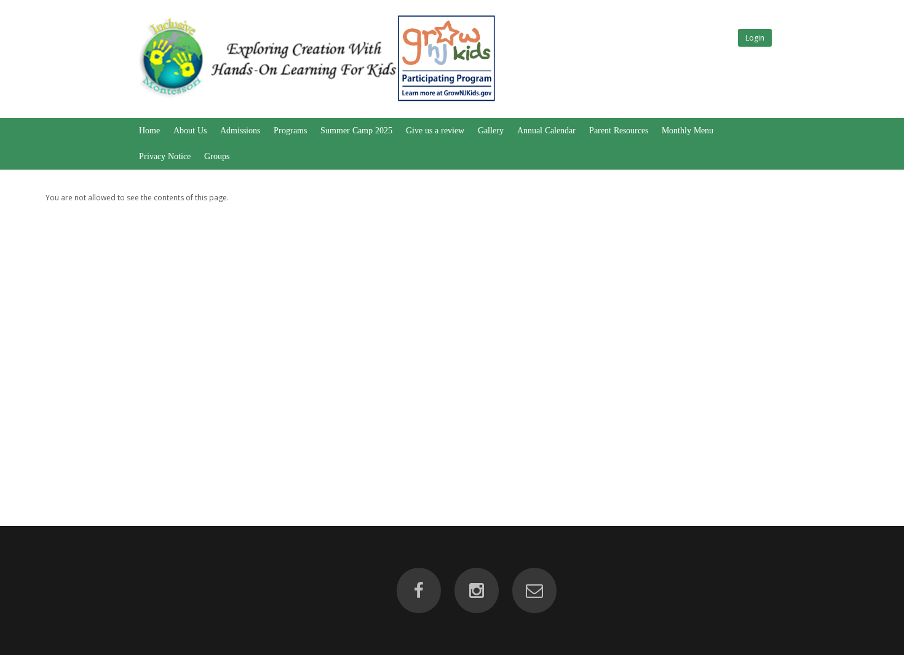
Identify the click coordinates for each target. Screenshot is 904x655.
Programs (290, 130)
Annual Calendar (546, 130)
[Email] (534, 590)
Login (754, 38)
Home (149, 130)
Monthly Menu (687, 130)
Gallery (491, 130)
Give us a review (435, 130)
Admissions (240, 130)
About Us (190, 130)
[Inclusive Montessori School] (316, 101)
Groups (216, 156)
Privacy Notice (165, 156)
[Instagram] (476, 590)
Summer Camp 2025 (356, 130)
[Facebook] (419, 590)
